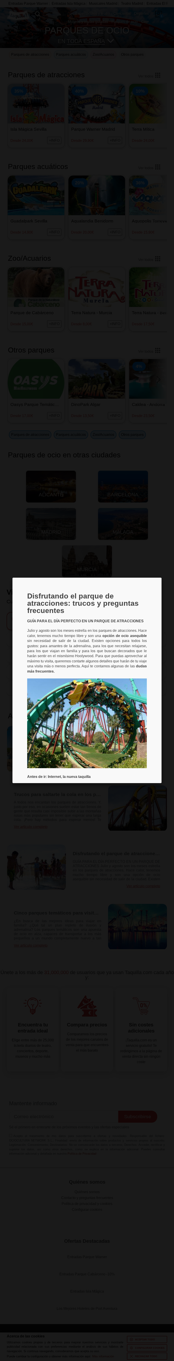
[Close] (161, 578)
